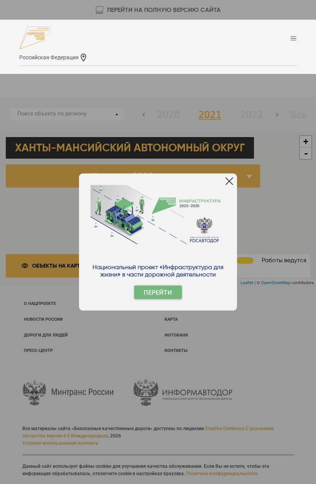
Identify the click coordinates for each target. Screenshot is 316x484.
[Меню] (293, 38)
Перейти (158, 292)
